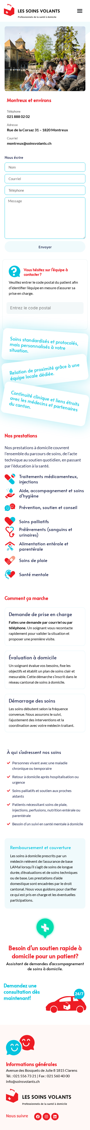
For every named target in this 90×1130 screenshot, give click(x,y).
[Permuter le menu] (80, 11)
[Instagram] (46, 1116)
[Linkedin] (55, 1116)
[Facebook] (38, 1116)
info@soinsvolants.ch (23, 1081)
